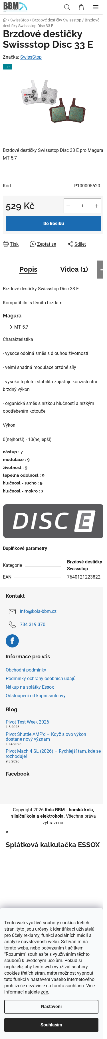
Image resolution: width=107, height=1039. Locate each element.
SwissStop (31, 57)
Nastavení (51, 1006)
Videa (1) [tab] (74, 269)
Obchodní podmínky (26, 670)
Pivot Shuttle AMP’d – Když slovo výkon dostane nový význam (46, 737)
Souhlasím (51, 1025)
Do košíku (53, 223)
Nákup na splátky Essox (30, 687)
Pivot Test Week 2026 (27, 722)
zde (44, 992)
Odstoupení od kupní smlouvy (36, 695)
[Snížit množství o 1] (68, 206)
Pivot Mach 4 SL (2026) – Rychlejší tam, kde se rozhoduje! (53, 754)
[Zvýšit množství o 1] (96, 206)
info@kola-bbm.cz (38, 611)
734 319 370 (32, 624)
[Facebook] (12, 640)
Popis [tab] (28, 269)
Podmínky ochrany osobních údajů (41, 678)
